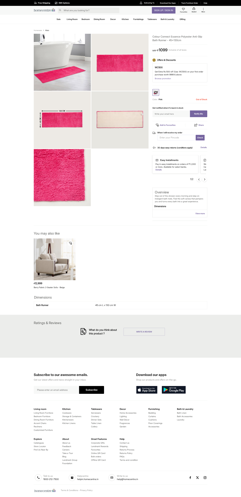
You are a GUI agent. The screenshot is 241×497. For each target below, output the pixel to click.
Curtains (152, 416)
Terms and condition (129, 460)
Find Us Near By (41, 449)
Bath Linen (181, 413)
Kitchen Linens (68, 423)
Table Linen (96, 423)
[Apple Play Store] (146, 390)
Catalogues (39, 443)
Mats (47, 30)
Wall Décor (124, 419)
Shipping (123, 446)
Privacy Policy (86, 490)
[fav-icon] (183, 9)
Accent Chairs (40, 423)
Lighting (123, 416)
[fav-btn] (70, 243)
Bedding (152, 413)
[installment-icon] (205, 160)
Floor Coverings (155, 423)
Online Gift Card (98, 453)
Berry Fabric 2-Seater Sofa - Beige (49, 287)
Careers (65, 449)
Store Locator (40, 446)
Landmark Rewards (99, 446)
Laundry (180, 419)
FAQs (122, 456)
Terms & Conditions (69, 490)
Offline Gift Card (98, 460)
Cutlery (94, 426)
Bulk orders (96, 456)
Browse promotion (163, 78)
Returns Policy (126, 453)
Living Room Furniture (43, 413)
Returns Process (127, 449)
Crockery (95, 416)
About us (66, 443)
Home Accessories (128, 413)
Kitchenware (67, 419)
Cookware (66, 413)
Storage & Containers (71, 416)
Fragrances (125, 423)
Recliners (38, 426)
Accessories (153, 426)
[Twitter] (197, 477)
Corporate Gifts (98, 443)
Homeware (38, 30)
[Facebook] (190, 477)
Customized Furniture (43, 430)
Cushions (152, 419)
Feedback (66, 446)
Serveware (96, 413)
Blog (64, 456)
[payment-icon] (157, 160)
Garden (123, 426)
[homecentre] (45, 10)
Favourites (95, 449)
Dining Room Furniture (44, 419)
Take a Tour (67, 453)
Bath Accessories (184, 416)
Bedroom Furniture (42, 416)
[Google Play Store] (174, 390)
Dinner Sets (96, 419)
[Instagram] (205, 477)
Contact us (124, 443)
